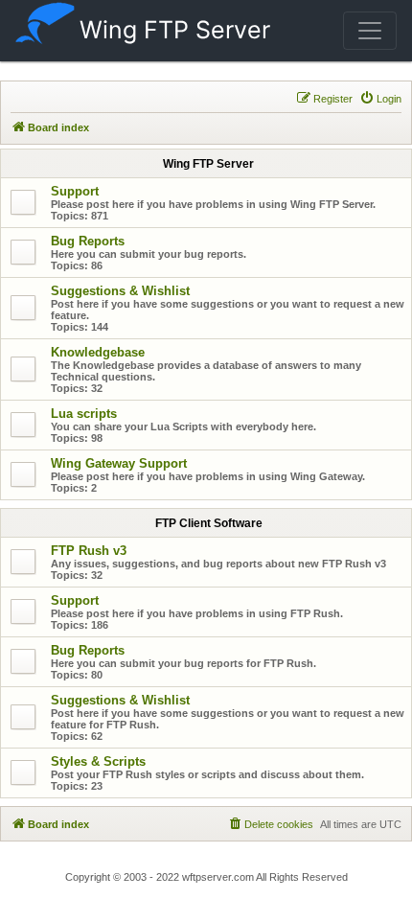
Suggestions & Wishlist (120, 291)
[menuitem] (380, 98)
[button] (370, 31)
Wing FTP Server (175, 29)
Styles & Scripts (98, 761)
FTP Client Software (209, 523)
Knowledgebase (98, 352)
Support (75, 191)
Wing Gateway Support (119, 463)
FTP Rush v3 (88, 550)
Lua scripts (84, 413)
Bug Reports (88, 241)
